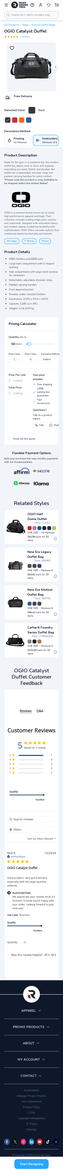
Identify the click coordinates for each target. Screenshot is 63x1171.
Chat (56, 425)
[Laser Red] (15, 120)
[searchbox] (31, 819)
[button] (46, 955)
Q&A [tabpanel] (40, 711)
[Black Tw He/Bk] (29, 566)
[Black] (31, 110)
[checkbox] (10, 439)
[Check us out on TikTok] (48, 1142)
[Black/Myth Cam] (34, 566)
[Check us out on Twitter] (15, 1142)
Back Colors (30, 354)
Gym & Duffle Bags (43, 25)
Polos (45, 241)
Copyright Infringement (31, 1118)
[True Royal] (39, 528)
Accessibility (31, 1090)
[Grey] (29, 641)
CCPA (31, 1113)
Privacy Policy (31, 1107)
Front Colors (14, 354)
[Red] (29, 528)
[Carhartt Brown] (39, 641)
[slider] (29, 344)
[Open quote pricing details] (55, 538)
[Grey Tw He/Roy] (39, 566)
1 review (25, 36)
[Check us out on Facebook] (7, 1142)
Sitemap (31, 1129)
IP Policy (31, 1124)
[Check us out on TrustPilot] (56, 1142)
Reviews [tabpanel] (26, 711)
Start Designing (31, 1164)
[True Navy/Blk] (34, 604)
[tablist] (31, 707)
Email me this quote (24, 438)
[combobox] (31, 15)
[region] (30, 755)
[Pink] (34, 528)
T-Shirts (29, 241)
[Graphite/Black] (39, 604)
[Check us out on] (31, 1142)
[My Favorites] (48, 5)
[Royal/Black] (29, 604)
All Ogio (12, 241)
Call (41, 425)
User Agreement (31, 1101)
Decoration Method (50, 354)
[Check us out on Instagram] (23, 1142)
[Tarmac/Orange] (21, 120)
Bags (25, 25)
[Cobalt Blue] (28, 120)
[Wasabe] (54, 528)
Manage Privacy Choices (31, 1096)
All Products (11, 25)
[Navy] (49, 528)
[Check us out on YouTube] (39, 1142)
